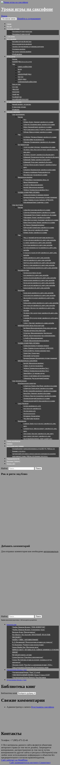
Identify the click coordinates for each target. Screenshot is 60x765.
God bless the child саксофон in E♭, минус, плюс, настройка (39, 278)
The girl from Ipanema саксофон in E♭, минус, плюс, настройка (40, 268)
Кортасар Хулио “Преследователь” (23, 632)
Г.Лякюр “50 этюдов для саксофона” (33, 366)
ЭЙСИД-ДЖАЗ (22, 79)
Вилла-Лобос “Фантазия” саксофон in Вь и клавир (37, 393)
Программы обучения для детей (21, 34)
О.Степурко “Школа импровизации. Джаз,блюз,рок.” (37, 333)
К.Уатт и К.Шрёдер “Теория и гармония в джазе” (36, 351)
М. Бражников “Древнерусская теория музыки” (28, 645)
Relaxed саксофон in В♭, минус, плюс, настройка (36, 288)
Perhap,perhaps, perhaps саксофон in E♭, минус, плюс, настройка (40, 303)
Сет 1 (24, 119)
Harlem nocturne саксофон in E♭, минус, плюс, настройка (38, 280)
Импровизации (22, 421)
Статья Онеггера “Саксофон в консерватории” (27, 657)
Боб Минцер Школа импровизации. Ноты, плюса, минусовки (40, 328)
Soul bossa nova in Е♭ (29, 413)
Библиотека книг (11, 625)
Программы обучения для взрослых (22, 31)
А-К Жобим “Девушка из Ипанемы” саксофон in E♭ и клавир (40, 137)
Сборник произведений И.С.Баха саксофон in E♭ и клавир (39, 401)
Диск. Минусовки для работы (31, 418)
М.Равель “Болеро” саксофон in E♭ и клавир (35, 232)
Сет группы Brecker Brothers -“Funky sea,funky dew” (37, 439)
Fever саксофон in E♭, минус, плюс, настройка (35, 275)
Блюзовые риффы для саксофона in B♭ (33, 139)
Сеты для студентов (17, 205)
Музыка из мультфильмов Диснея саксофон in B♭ (36, 172)
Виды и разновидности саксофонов (22, 44)
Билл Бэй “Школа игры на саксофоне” (33, 187)
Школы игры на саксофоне (25, 177)
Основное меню (9, 19)
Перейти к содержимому (29, 18)
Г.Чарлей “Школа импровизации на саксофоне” (36, 341)
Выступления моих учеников (15, 446)
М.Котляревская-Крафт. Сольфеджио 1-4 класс (36, 202)
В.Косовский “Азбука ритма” (31, 356)
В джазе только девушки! (19, 107)
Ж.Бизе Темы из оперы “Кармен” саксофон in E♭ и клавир (39, 222)
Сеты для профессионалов (19, 381)
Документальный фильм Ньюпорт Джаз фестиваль (29, 677)
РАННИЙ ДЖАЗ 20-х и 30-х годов (22, 62)
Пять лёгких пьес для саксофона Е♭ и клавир (35, 175)
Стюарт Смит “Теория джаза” (31, 353)
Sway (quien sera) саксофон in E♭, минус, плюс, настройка (39, 305)
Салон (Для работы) (23, 403)
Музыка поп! (15, 109)
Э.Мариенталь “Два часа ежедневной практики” (36, 378)
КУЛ (19, 72)
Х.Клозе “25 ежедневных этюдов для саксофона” (36, 376)
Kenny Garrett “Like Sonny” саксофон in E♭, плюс (37, 436)
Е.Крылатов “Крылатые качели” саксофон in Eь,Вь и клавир (39, 170)
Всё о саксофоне (11, 39)
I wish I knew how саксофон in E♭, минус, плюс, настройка (39, 295)
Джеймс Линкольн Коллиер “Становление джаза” (28, 629)
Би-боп (20, 69)
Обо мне (9, 26)
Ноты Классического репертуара (27, 383)
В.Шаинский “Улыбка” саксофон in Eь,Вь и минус (37, 160)
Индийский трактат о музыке (22, 655)
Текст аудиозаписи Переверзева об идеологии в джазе (30, 667)
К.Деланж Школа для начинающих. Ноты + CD (36, 180)
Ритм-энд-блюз (16, 84)
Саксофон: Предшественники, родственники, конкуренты (28, 46)
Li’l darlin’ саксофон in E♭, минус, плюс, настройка (37, 243)
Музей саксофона (17, 54)
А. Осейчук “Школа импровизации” (33, 185)
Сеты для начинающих (18, 114)
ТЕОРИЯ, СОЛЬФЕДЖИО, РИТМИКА (29, 192)
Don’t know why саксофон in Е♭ (32, 408)
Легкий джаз (15, 94)
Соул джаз (15, 87)
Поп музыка (21, 290)
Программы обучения (13, 29)
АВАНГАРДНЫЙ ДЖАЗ (24, 74)
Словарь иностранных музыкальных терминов (36, 195)
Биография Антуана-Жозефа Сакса (21, 41)
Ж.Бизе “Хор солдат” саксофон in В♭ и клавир (35, 230)
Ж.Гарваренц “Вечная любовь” (31, 416)
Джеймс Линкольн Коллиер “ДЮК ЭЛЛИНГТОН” (28, 627)
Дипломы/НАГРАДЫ (13, 459)
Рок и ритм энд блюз (23, 270)
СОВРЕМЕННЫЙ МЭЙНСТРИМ (27, 82)
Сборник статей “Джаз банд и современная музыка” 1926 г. (32, 665)
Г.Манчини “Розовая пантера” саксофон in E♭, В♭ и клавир (39, 142)
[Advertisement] (30, 508)
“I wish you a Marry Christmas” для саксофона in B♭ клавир (39, 147)
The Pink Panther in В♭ (29, 411)
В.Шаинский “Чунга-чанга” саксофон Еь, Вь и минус (37, 162)
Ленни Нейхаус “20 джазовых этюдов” (34, 373)
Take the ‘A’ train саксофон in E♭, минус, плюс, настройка (39, 265)
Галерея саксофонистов (13, 441)
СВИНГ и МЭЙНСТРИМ (25, 67)
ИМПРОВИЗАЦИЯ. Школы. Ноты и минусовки (31, 325)
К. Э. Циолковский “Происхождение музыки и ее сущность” (32, 642)
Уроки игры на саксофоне (27, 9)
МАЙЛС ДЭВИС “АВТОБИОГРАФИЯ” (25, 640)
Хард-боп (20, 77)
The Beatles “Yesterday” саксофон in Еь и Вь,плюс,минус (38, 155)
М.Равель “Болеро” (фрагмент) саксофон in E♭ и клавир (38, 122)
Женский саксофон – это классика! (21, 104)
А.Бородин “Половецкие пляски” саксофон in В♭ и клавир (39, 124)
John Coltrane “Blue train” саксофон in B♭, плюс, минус (38, 434)
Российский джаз (17, 97)
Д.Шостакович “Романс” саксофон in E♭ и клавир (36, 217)
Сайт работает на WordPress (14, 760)
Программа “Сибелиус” (13, 461)
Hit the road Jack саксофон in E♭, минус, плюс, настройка (39, 283)
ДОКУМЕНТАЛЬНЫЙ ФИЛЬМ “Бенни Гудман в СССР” (31, 675)
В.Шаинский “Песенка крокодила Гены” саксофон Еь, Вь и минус (41, 157)
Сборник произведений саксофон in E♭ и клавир (36, 398)
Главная (9, 24)
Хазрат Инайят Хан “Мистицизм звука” (25, 647)
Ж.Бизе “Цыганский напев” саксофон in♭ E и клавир (37, 127)
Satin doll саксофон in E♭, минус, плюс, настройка (37, 260)
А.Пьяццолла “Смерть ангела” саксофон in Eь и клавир (38, 388)
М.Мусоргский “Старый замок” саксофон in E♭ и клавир (38, 227)
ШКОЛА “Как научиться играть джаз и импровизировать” (39, 335)
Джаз (13, 64)
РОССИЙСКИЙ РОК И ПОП (20, 99)
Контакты (9, 444)
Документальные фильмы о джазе (17, 670)
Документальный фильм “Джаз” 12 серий (26, 672)
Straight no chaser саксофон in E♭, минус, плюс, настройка (39, 263)
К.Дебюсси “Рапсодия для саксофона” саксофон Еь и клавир (39, 396)
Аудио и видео (11, 57)
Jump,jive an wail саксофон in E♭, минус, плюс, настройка (39, 285)
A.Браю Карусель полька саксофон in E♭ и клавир (36, 210)
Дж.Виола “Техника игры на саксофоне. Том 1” (36, 190)
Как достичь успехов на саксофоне (21, 51)
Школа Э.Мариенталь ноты (30, 182)
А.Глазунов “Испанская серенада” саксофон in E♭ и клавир (39, 212)
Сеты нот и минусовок (13, 112)
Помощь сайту (11, 464)
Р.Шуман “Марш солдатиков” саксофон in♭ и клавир (37, 132)
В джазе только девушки (14, 102)
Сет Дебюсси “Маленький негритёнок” (34, 225)
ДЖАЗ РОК (15, 89)
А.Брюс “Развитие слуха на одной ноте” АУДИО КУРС (38, 200)
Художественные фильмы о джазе (16, 680)
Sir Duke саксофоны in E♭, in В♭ (32, 406)
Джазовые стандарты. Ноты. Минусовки (34, 330)
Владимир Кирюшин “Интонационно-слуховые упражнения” (40, 197)
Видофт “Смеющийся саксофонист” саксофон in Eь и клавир (40, 391)
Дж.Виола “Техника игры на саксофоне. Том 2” (36, 371)
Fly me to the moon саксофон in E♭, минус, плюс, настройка (39, 240)
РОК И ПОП (15, 92)
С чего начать (11, 36)
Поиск (4, 16)
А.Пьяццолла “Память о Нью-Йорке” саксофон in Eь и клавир (40, 386)
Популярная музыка (23, 144)
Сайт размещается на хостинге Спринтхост (30, 762)
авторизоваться (51, 551)
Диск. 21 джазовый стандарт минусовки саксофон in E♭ (38, 237)
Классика (14, 59)
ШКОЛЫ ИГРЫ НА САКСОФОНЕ (27, 361)
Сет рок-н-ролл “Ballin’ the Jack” (32, 273)
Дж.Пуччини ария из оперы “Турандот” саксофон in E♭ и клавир (41, 129)
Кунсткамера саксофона (18, 49)
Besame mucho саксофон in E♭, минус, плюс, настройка (38, 293)
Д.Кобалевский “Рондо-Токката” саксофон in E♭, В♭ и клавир (39, 215)
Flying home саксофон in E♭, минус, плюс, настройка (37, 245)
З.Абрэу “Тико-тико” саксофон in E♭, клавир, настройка (38, 323)
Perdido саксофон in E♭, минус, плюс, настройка (36, 258)
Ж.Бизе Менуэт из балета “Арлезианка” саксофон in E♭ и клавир (40, 220)
